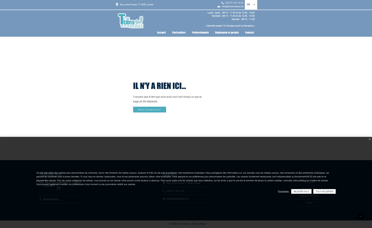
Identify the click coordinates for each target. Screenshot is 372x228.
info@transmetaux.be (233, 6)
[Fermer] (369, 139)
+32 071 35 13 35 (234, 2)
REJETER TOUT (301, 191)
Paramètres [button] (283, 191)
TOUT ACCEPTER (324, 191)
